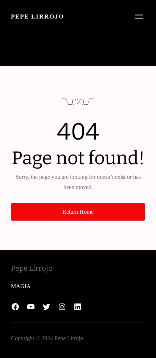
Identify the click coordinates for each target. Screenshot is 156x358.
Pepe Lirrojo (37, 16)
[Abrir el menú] (139, 17)
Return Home (78, 212)
